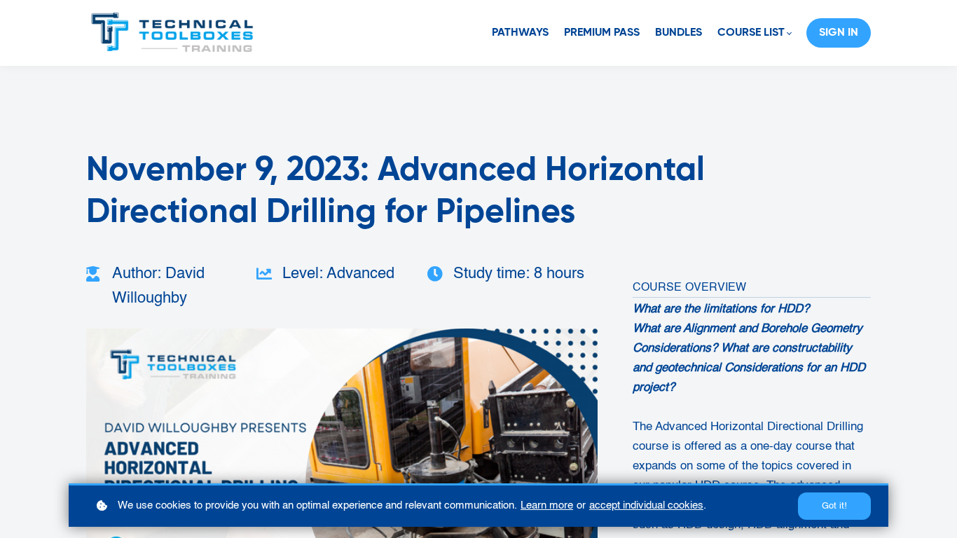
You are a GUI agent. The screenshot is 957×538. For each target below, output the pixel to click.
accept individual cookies (646, 505)
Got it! (834, 506)
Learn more (547, 505)
